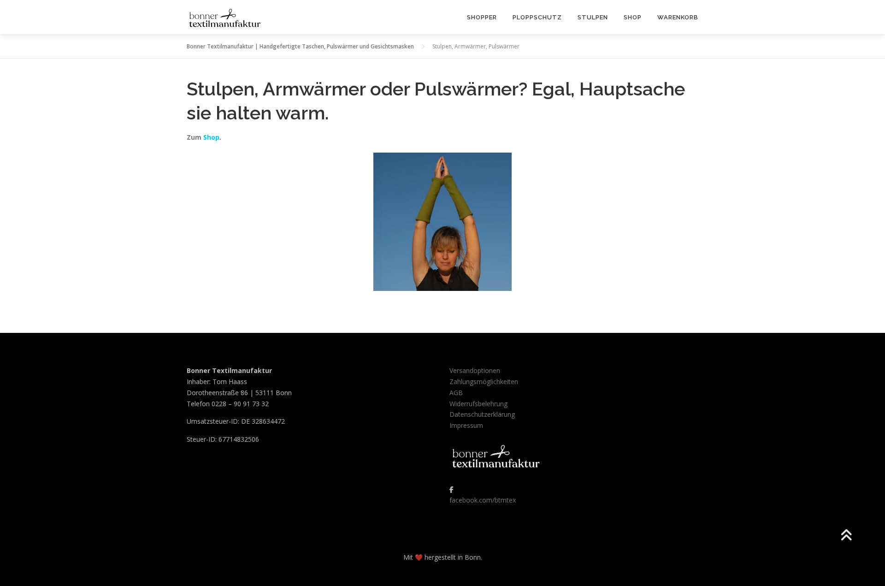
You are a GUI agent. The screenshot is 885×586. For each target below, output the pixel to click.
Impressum (466, 425)
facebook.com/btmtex (482, 500)
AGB (456, 392)
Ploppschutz (537, 17)
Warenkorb (677, 17)
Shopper (482, 17)
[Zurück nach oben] (846, 536)
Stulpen (593, 17)
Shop (633, 17)
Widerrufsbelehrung (478, 403)
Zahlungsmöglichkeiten (483, 381)
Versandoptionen (474, 370)
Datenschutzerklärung (482, 414)
